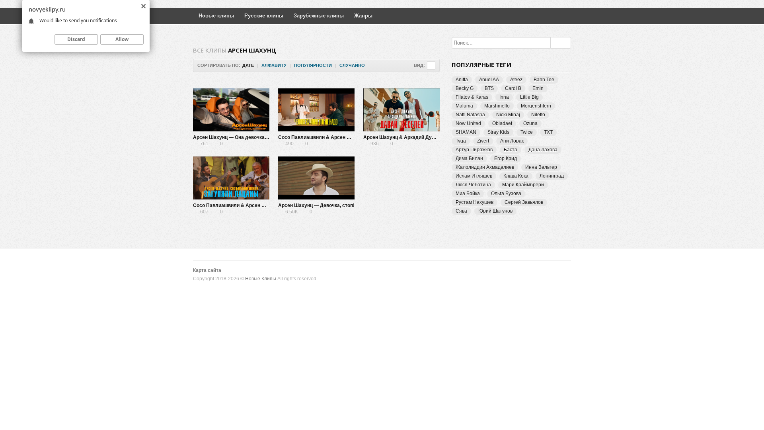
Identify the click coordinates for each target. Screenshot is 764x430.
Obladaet (502, 123)
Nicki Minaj (508, 114)
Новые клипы (216, 16)
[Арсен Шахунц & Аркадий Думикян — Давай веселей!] (401, 110)
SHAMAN (466, 132)
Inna (504, 97)
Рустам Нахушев (474, 202)
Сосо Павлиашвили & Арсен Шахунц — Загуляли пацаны (261, 205)
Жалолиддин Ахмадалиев (485, 167)
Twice (526, 132)
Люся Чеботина (473, 185)
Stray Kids (498, 132)
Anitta (462, 79)
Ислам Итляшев (474, 176)
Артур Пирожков (474, 149)
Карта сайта (207, 270)
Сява (461, 211)
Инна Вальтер (541, 167)
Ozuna (530, 123)
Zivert (483, 141)
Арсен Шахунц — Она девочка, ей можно (241, 137)
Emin (538, 88)
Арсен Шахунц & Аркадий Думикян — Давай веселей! (427, 137)
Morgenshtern (536, 106)
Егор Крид (505, 158)
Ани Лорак (512, 141)
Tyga (461, 141)
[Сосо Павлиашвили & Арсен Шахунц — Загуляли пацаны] (231, 178)
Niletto (538, 114)
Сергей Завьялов (524, 202)
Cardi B (513, 88)
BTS (489, 88)
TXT (548, 132)
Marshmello (497, 106)
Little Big (529, 97)
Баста (510, 149)
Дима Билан (469, 158)
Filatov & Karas (472, 97)
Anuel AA (489, 79)
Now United (468, 123)
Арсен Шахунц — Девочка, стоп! (316, 205)
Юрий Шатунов (495, 211)
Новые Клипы (260, 278)
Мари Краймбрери (523, 185)
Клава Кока (515, 176)
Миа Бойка (468, 193)
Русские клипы (263, 16)
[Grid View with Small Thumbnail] (431, 65)
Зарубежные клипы (319, 16)
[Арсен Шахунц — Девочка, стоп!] (316, 178)
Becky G (465, 88)
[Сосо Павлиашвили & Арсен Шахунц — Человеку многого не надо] (316, 110)
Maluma (464, 106)
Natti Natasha (470, 114)
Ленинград (552, 176)
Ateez (516, 79)
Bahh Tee (544, 79)
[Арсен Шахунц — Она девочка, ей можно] (231, 110)
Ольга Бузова (506, 193)
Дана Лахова (542, 149)
